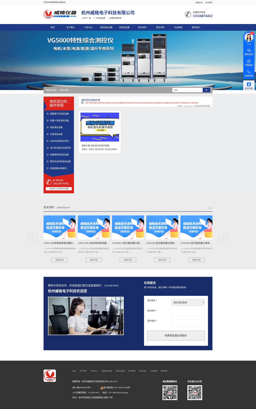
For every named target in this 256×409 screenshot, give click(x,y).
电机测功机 (99, 149)
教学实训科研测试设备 (60, 161)
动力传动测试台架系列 (60, 148)
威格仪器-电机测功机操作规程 (95, 145)
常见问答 (160, 27)
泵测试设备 (124, 27)
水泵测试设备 (56, 134)
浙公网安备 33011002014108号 (116, 387)
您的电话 (152, 321)
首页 (53, 27)
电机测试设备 (106, 27)
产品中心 (88, 27)
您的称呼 (152, 311)
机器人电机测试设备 (59, 120)
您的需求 (152, 300)
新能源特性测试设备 (59, 155)
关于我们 (70, 27)
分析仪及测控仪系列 (59, 141)
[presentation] (33, 239)
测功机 (91, 149)
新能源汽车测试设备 (59, 114)
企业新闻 (178, 27)
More (209, 208)
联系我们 (196, 27)
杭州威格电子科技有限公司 (108, 12)
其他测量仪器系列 (58, 168)
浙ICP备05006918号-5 (81, 387)
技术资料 (142, 27)
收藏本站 (199, 3)
